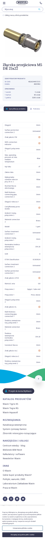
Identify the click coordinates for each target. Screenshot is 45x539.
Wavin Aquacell (10, 412)
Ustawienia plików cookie (22, 528)
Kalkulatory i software (14, 454)
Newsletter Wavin (11, 458)
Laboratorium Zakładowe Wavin (18, 483)
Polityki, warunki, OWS (14, 479)
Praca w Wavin (10, 487)
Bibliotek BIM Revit (12, 449)
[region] (22, 522)
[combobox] (22, 9)
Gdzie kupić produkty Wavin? (17, 475)
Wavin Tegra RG (10, 408)
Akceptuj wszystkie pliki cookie (22, 535)
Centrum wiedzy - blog (14, 445)
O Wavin (7, 470)
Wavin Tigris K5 (10, 404)
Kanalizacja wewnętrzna (14, 424)
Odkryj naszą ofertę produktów (16, 15)
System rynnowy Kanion (14, 429)
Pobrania (36, 109)
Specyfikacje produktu (17, 109)
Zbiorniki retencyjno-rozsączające (19, 433)
